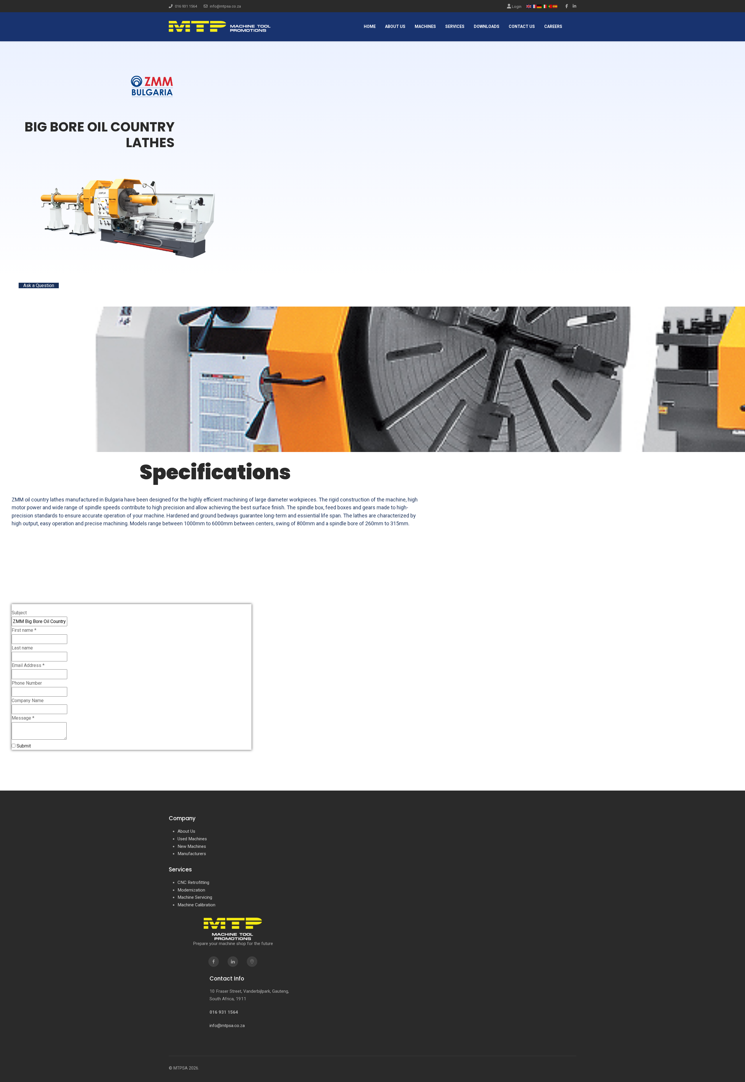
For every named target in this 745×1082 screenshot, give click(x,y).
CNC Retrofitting (193, 882)
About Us (186, 831)
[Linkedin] (233, 961)
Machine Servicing (195, 897)
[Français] (534, 6)
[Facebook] (566, 6)
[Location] (252, 961)
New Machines (192, 846)
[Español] (555, 6)
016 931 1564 (186, 6)
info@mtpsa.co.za (225, 6)
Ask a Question (38, 285)
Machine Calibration (196, 904)
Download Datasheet (43, 293)
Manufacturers (192, 853)
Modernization (191, 890)
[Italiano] (544, 6)
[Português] (550, 6)
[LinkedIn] (574, 6)
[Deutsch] (539, 6)
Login (516, 6)
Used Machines (192, 838)
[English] (529, 6)
